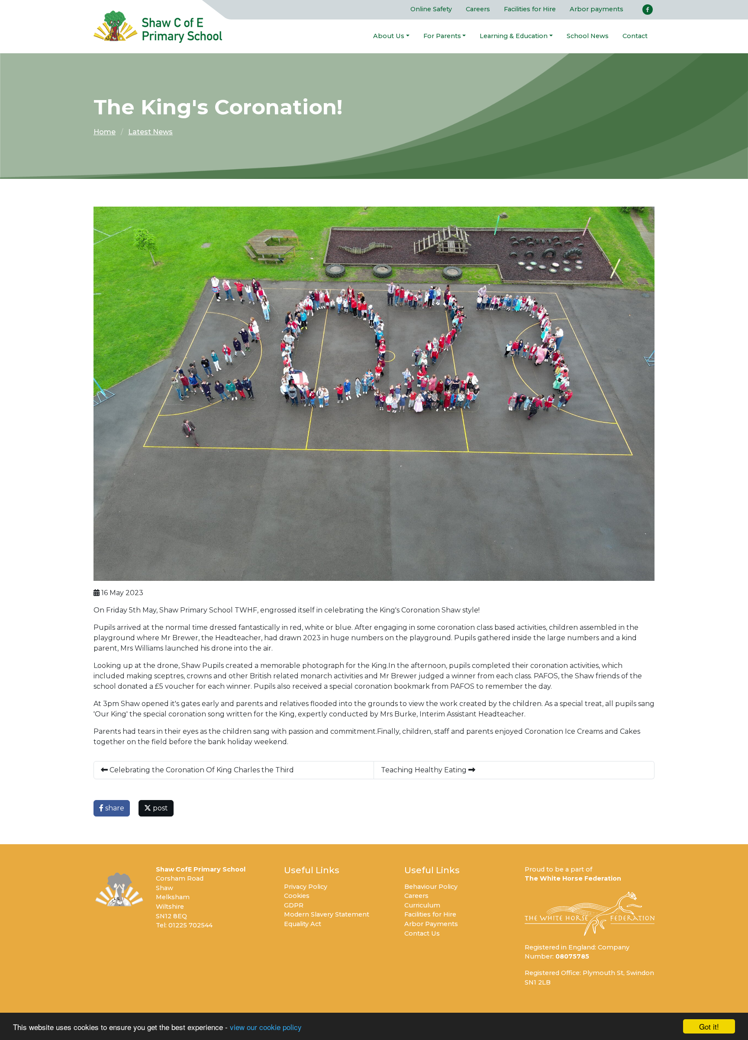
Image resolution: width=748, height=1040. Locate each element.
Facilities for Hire (530, 9)
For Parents (442, 36)
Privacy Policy (305, 887)
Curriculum (422, 905)
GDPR (293, 905)
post (159, 808)
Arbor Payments (431, 924)
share (113, 808)
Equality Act (302, 924)
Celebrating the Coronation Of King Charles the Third (201, 770)
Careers (478, 9)
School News (588, 36)
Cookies (297, 896)
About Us (388, 36)
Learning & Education (514, 36)
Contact (635, 36)
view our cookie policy (266, 1026)
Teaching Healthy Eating (424, 770)
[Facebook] (647, 9)
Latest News (150, 132)
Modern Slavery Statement (326, 914)
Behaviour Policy (431, 887)
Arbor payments (596, 9)
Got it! (709, 1026)
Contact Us (422, 933)
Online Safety (431, 9)
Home (105, 132)
